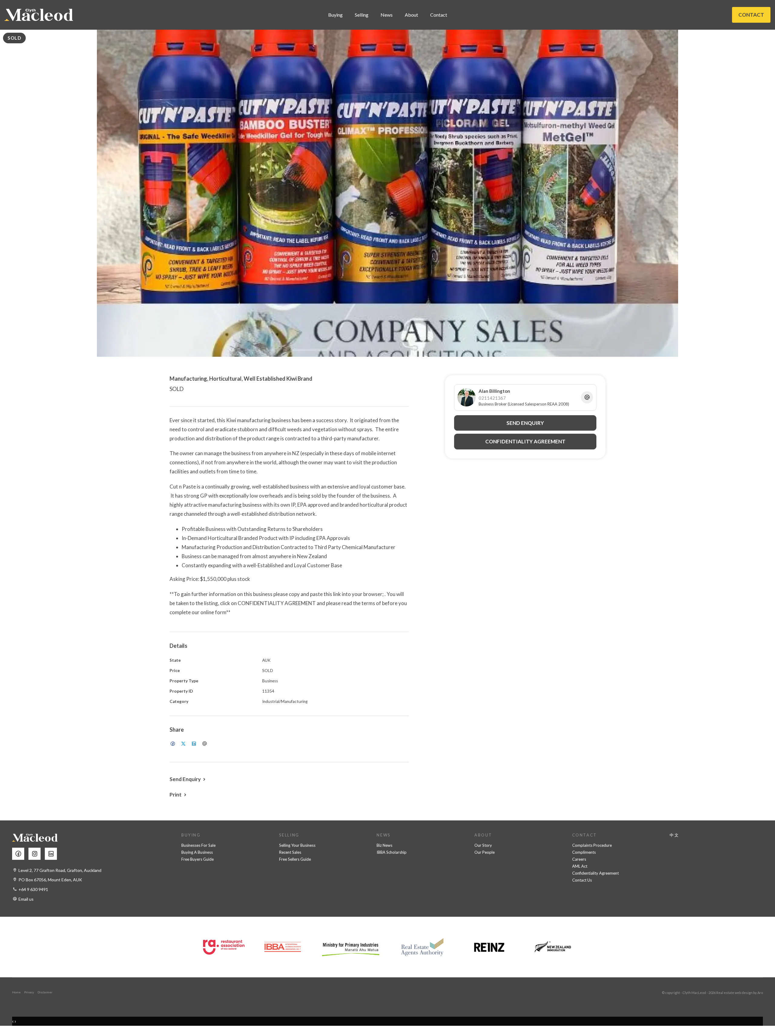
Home (16, 992)
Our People (484, 852)
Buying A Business (197, 852)
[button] (179, 794)
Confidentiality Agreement (595, 873)
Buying (335, 15)
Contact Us (582, 880)
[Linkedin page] (52, 854)
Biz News (384, 845)
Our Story (483, 845)
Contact (438, 15)
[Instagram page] (36, 854)
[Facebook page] (20, 854)
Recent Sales (290, 852)
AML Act (579, 866)
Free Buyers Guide (197, 859)
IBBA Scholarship (392, 852)
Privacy (29, 992)
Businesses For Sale (198, 845)
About (411, 15)
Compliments (584, 852)
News (387, 15)
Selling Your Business (297, 845)
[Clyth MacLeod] (39, 15)
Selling (361, 15)
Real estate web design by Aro (739, 993)
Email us (26, 899)
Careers (579, 859)
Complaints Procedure (592, 845)
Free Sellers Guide (295, 859)
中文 (674, 835)
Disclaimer (45, 992)
